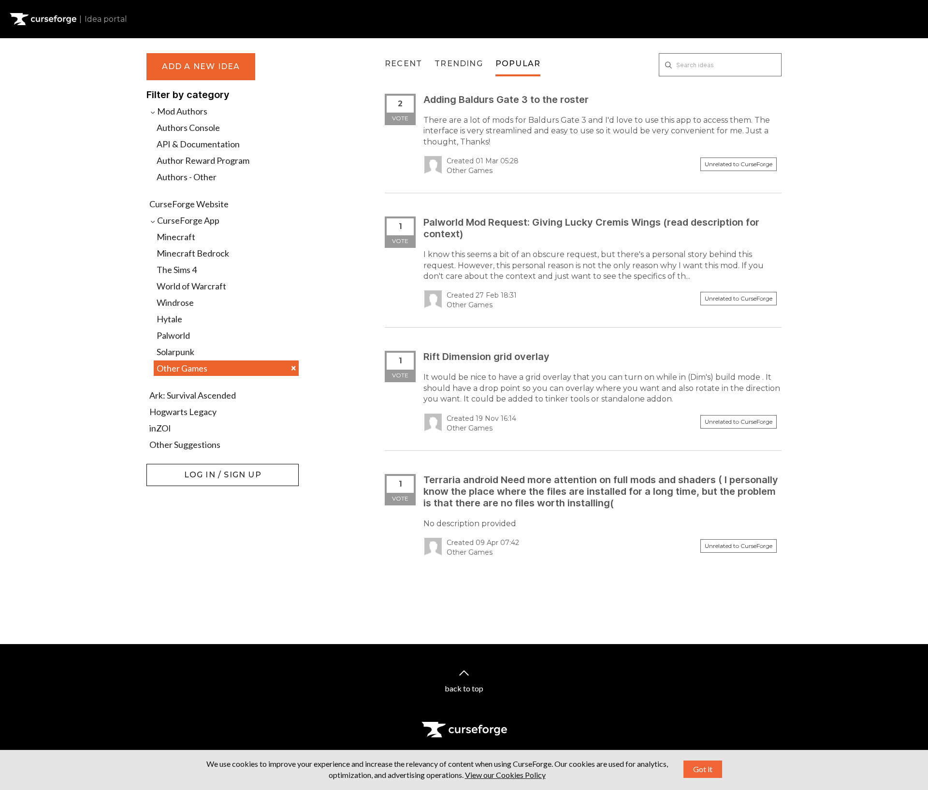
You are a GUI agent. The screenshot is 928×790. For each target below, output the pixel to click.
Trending (459, 63)
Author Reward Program (203, 160)
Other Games (226, 367)
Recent (403, 63)
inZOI (160, 428)
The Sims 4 (177, 269)
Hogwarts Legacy (183, 411)
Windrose (175, 302)
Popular (517, 63)
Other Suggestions (184, 444)
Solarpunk (175, 351)
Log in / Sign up (170, 468)
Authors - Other (187, 177)
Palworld (173, 335)
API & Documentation (198, 144)
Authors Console (188, 127)
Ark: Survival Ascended (192, 395)
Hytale (169, 319)
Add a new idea (201, 66)
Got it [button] (702, 769)
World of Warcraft (191, 286)
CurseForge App (187, 220)
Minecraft (176, 236)
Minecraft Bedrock (193, 253)
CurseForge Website (189, 204)
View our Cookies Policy (505, 774)
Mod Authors (181, 111)
